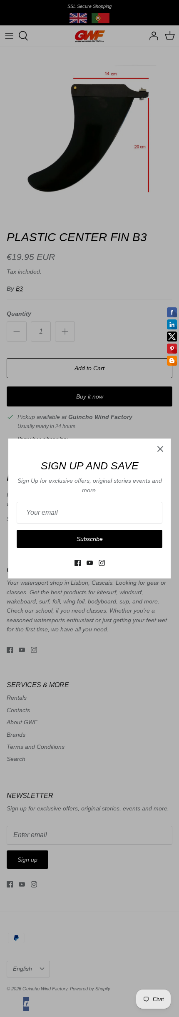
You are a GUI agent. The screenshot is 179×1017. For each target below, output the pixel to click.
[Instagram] (102, 563)
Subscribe (90, 539)
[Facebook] (78, 563)
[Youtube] (90, 563)
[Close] (160, 449)
